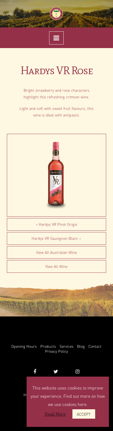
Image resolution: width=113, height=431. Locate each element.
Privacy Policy (56, 351)
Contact (94, 346)
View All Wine (56, 266)
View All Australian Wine (56, 252)
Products (48, 346)
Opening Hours (24, 346)
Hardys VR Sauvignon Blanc (55, 238)
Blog (81, 346)
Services (67, 346)
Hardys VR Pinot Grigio (58, 224)
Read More (55, 414)
